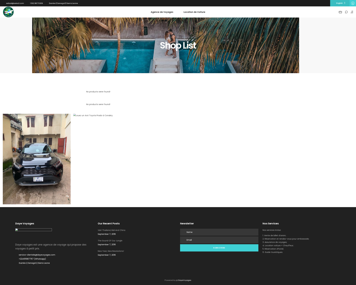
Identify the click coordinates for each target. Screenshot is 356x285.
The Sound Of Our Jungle (110, 240)
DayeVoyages (184, 280)
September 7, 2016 (107, 234)
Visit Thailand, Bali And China (111, 230)
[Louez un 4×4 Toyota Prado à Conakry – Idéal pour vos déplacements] (93, 140)
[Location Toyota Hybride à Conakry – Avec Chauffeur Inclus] (37, 159)
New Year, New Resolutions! (111, 251)
